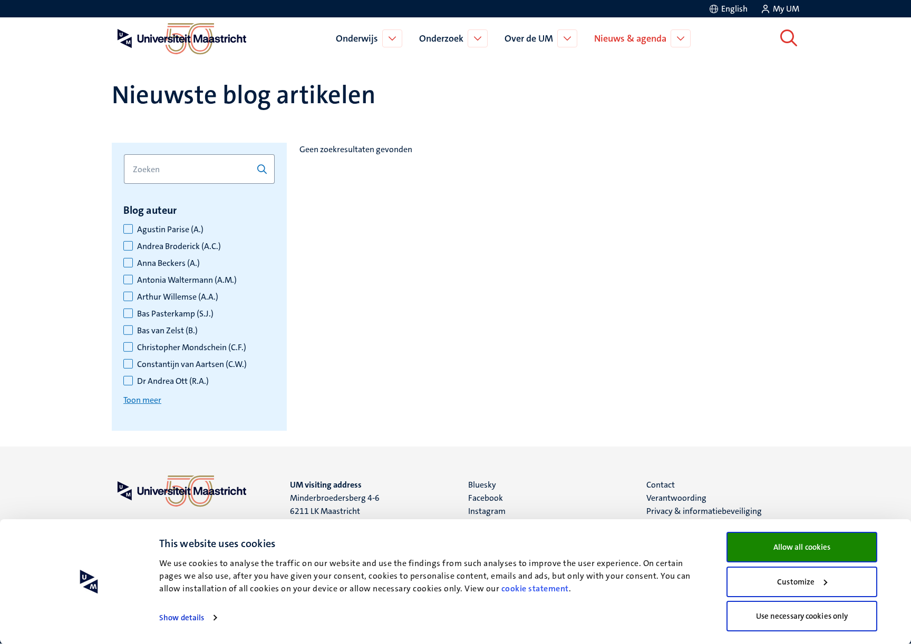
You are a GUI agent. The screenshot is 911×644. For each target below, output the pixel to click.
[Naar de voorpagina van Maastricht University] (180, 38)
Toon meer (142, 399)
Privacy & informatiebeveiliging (704, 511)
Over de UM (529, 38)
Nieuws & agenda (630, 38)
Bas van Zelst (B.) (167, 330)
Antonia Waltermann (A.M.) (187, 280)
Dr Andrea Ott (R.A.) (173, 381)
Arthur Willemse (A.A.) (177, 297)
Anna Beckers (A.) (168, 263)
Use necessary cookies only (802, 616)
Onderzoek (441, 38)
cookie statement (535, 588)
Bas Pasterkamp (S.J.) (175, 314)
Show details (181, 617)
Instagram (487, 511)
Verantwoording (676, 497)
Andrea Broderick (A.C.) (179, 246)
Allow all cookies (802, 547)
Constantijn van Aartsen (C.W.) (192, 364)
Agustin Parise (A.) (170, 229)
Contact (660, 484)
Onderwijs (357, 38)
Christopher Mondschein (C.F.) (191, 347)
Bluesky (482, 484)
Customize (796, 582)
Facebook (485, 497)
